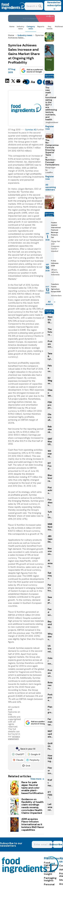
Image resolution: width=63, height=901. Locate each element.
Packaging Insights (50, 879)
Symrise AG (31, 129)
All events (49, 302)
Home (11, 26)
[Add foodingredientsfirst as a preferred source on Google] (32, 70)
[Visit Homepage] (13, 11)
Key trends (49, 27)
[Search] (40, 6)
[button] (18, 754)
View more (35, 779)
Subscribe (57, 844)
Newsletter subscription (54, 4)
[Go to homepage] (30, 872)
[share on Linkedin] (8, 81)
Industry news (20, 27)
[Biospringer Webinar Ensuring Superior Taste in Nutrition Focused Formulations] (49, 208)
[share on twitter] (13, 81)
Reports (40, 26)
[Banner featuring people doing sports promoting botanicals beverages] (49, 70)
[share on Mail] (19, 81)
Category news (31, 27)
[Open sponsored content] (31, 21)
